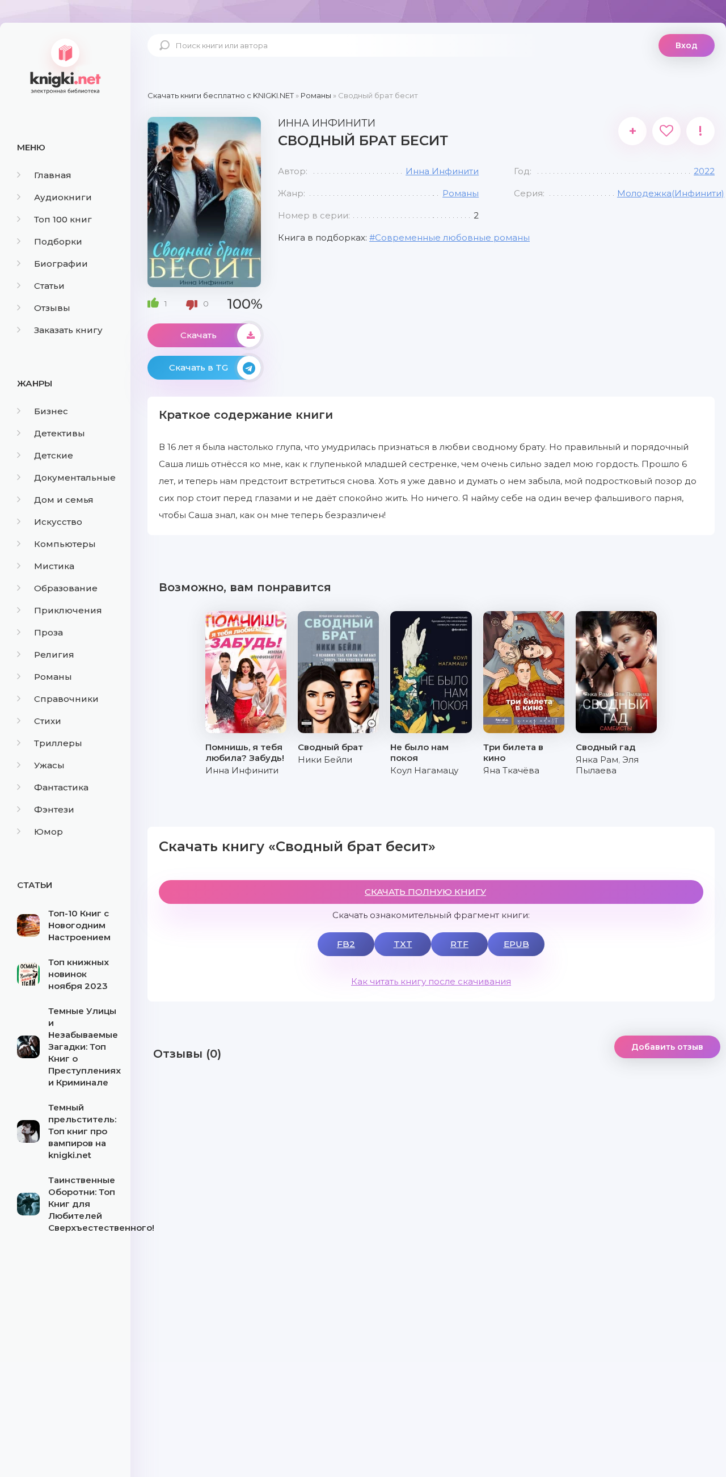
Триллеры (58, 743)
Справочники (66, 698)
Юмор (48, 831)
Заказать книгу (68, 330)
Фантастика (61, 787)
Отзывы (52, 307)
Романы (53, 676)
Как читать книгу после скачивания (431, 981)
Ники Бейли (325, 759)
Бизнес (51, 411)
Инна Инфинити (442, 171)
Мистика (54, 566)
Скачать (198, 335)
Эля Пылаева (607, 765)
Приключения (68, 610)
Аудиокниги (63, 197)
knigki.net (65, 65)
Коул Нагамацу (424, 770)
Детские (53, 455)
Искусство (58, 521)
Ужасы (49, 765)
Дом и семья (64, 499)
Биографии (61, 263)
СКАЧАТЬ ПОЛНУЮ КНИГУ (425, 891)
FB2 (346, 944)
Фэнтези (54, 809)
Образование (66, 588)
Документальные (75, 477)
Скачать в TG (198, 367)
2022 (704, 171)
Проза (48, 632)
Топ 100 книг (63, 219)
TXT (403, 944)
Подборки (58, 241)
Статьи (49, 285)
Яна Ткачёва (511, 770)
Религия (54, 654)
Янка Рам (597, 759)
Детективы (59, 433)
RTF (459, 944)
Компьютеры (65, 543)
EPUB (516, 944)
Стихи (47, 721)
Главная (52, 175)
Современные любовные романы (452, 237)
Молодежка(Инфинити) (670, 193)
